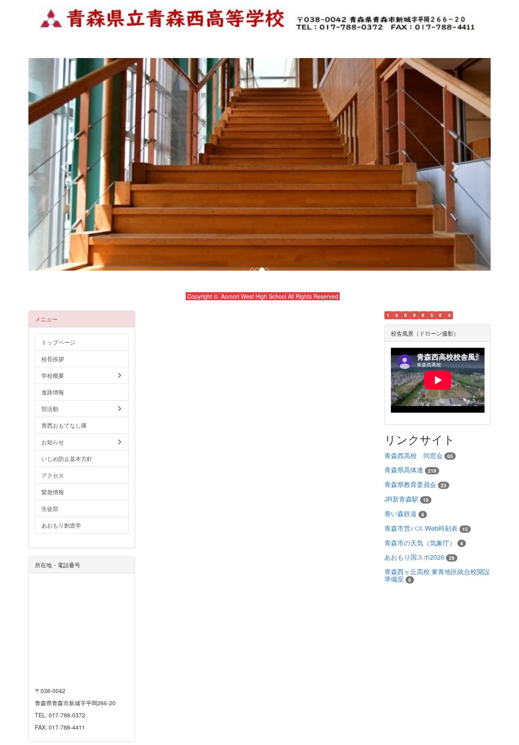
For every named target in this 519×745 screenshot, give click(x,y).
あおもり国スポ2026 (414, 557)
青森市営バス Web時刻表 (421, 528)
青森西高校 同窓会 (413, 455)
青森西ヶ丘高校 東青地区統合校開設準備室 (437, 575)
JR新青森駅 (401, 499)
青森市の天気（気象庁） (420, 542)
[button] (63, 164)
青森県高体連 (403, 469)
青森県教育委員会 (410, 484)
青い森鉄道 (400, 513)
